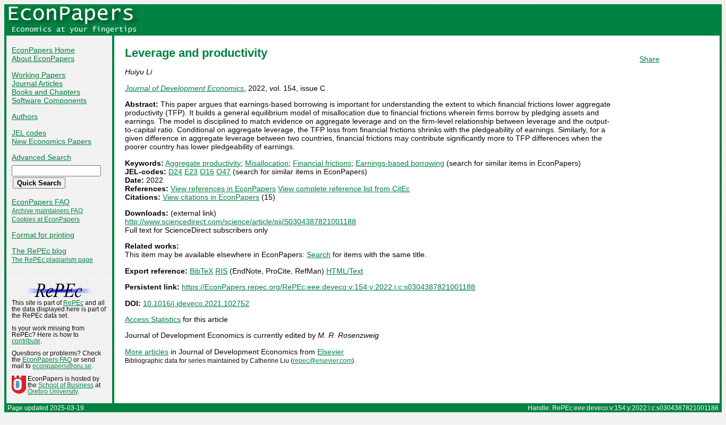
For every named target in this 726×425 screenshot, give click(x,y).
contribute (26, 341)
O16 (207, 171)
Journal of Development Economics (184, 88)
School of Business (66, 385)
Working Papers (38, 75)
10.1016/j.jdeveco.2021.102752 (196, 303)
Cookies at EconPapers (46, 219)
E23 (191, 171)
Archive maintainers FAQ (47, 211)
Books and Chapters (46, 92)
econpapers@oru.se (61, 366)
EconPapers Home (43, 50)
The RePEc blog (39, 250)
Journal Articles (37, 83)
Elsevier (330, 351)
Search (319, 254)
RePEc (73, 303)
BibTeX (201, 271)
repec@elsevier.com (322, 361)
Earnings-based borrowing (400, 163)
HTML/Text (344, 271)
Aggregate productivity (203, 163)
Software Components (49, 100)
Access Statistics (153, 319)
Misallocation (267, 163)
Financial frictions (322, 163)
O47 (223, 171)
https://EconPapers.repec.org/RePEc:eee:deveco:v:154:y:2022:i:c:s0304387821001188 (328, 287)
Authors (25, 116)
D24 (175, 171)
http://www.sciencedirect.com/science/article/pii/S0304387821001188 (240, 221)
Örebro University (53, 391)
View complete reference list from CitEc (344, 188)
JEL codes (29, 133)
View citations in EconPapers (211, 197)
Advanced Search (41, 157)
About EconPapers (43, 58)
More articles (146, 351)
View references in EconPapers (223, 188)
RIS (221, 271)
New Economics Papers (51, 141)
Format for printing (43, 235)
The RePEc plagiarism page (52, 260)
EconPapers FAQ (41, 202)
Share (649, 59)
